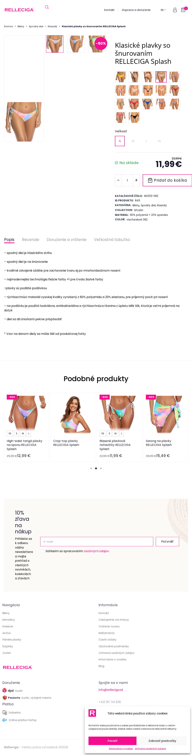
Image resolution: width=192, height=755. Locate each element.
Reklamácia (106, 633)
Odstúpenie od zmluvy (114, 620)
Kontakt (109, 10)
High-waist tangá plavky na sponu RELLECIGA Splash (25, 445)
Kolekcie (7, 626)
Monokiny (8, 620)
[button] (175, 10)
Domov (8, 26)
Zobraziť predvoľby (162, 741)
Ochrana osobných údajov (150, 748)
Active (6, 633)
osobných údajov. (97, 551)
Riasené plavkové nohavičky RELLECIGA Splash (115, 445)
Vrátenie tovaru (109, 626)
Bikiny (21, 26)
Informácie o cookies (121, 748)
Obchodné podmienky (114, 646)
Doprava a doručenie (136, 10)
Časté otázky (107, 639)
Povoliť (112, 741)
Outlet (6, 653)
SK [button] (162, 10)
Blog (101, 666)
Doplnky (7, 646)
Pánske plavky (11, 639)
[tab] (91, 468)
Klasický (52, 26)
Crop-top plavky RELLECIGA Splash (66, 443)
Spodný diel (36, 26)
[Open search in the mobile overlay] (47, 10)
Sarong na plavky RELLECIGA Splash (159, 443)
